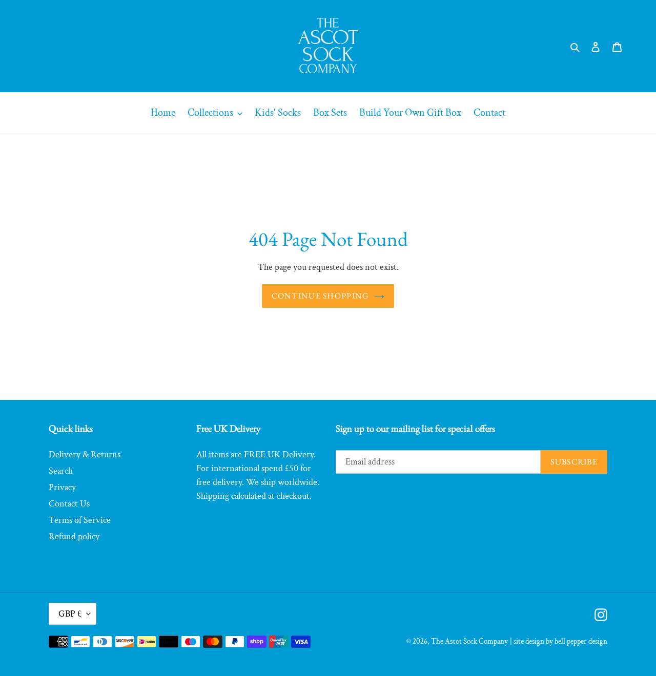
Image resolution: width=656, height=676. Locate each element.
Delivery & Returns (84, 454)
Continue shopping (321, 295)
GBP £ (69, 614)
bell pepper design (581, 641)
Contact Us (69, 504)
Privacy (62, 487)
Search (61, 471)
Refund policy (74, 536)
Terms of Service (80, 520)
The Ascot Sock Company (469, 641)
